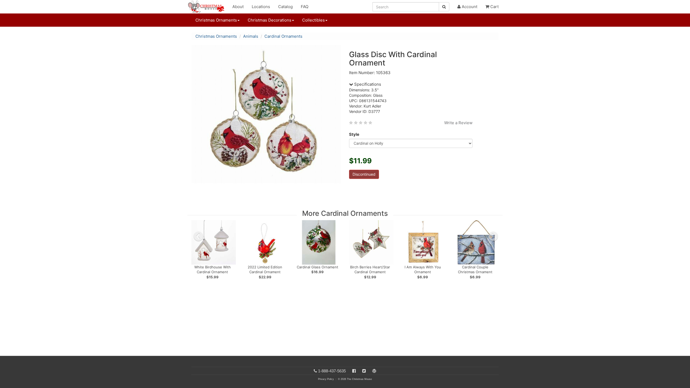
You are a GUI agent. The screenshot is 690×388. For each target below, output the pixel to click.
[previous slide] (198, 236)
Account (469, 6)
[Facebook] (354, 371)
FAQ (304, 6)
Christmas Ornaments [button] (216, 20)
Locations (261, 6)
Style (354, 134)
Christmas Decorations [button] (269, 20)
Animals (250, 36)
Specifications (367, 84)
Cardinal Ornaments (283, 36)
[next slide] (493, 236)
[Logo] (207, 6)
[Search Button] (444, 6)
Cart (494, 6)
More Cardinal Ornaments (345, 213)
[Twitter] (364, 371)
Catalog (285, 6)
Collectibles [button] (313, 20)
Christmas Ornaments (216, 36)
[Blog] (374, 371)
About (238, 6)
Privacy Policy (326, 379)
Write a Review (458, 122)
